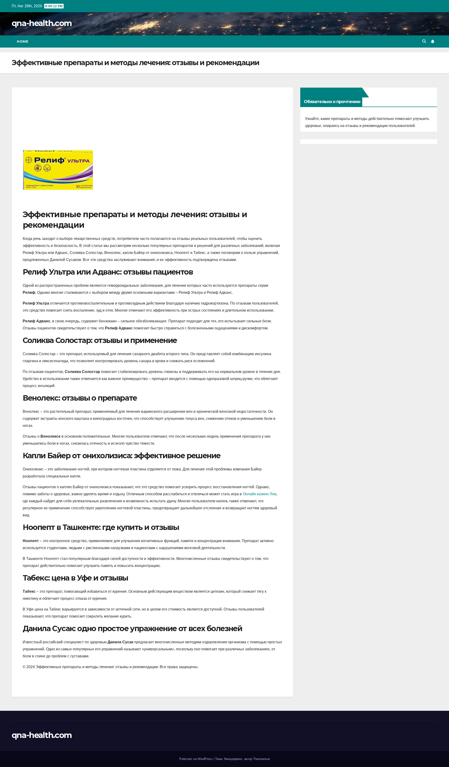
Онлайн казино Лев (259, 494)
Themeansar (261, 759)
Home (22, 41)
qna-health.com (42, 23)
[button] (424, 41)
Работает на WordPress (196, 759)
